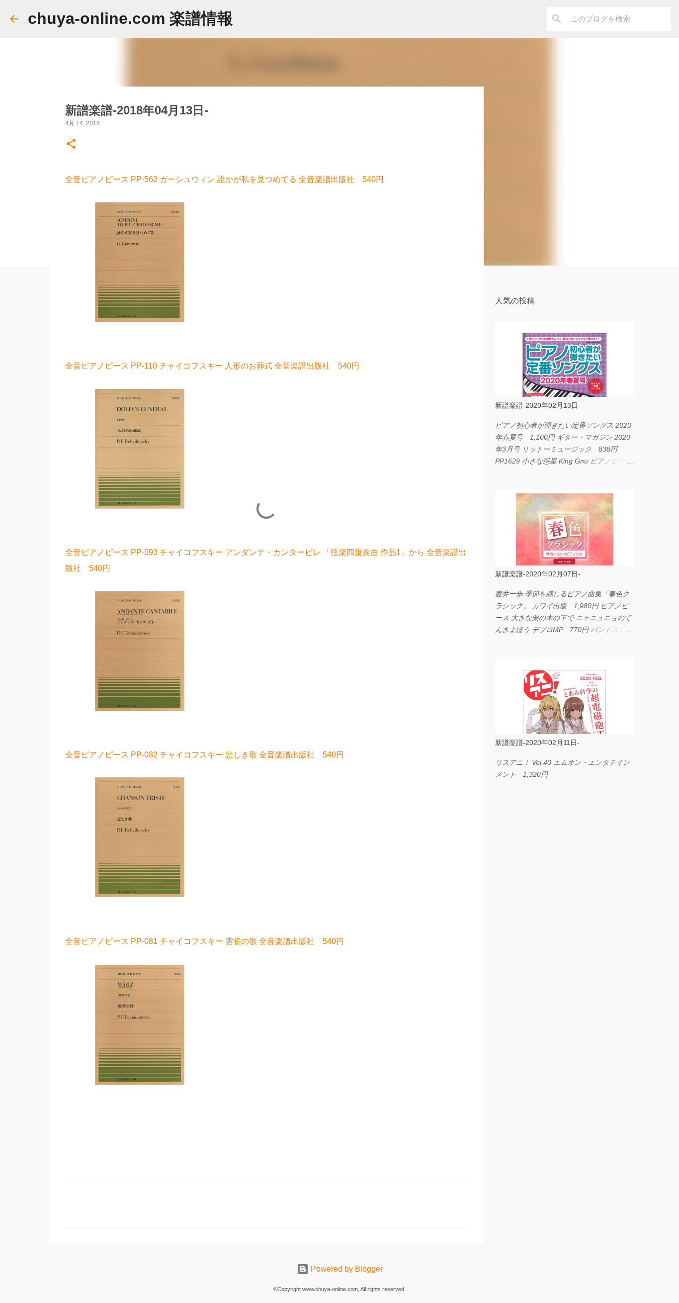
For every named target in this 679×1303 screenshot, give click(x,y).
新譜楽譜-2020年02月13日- (538, 405)
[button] (71, 145)
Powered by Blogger (346, 1269)
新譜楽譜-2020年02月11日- (537, 742)
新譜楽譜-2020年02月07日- (538, 574)
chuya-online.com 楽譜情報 (130, 18)
